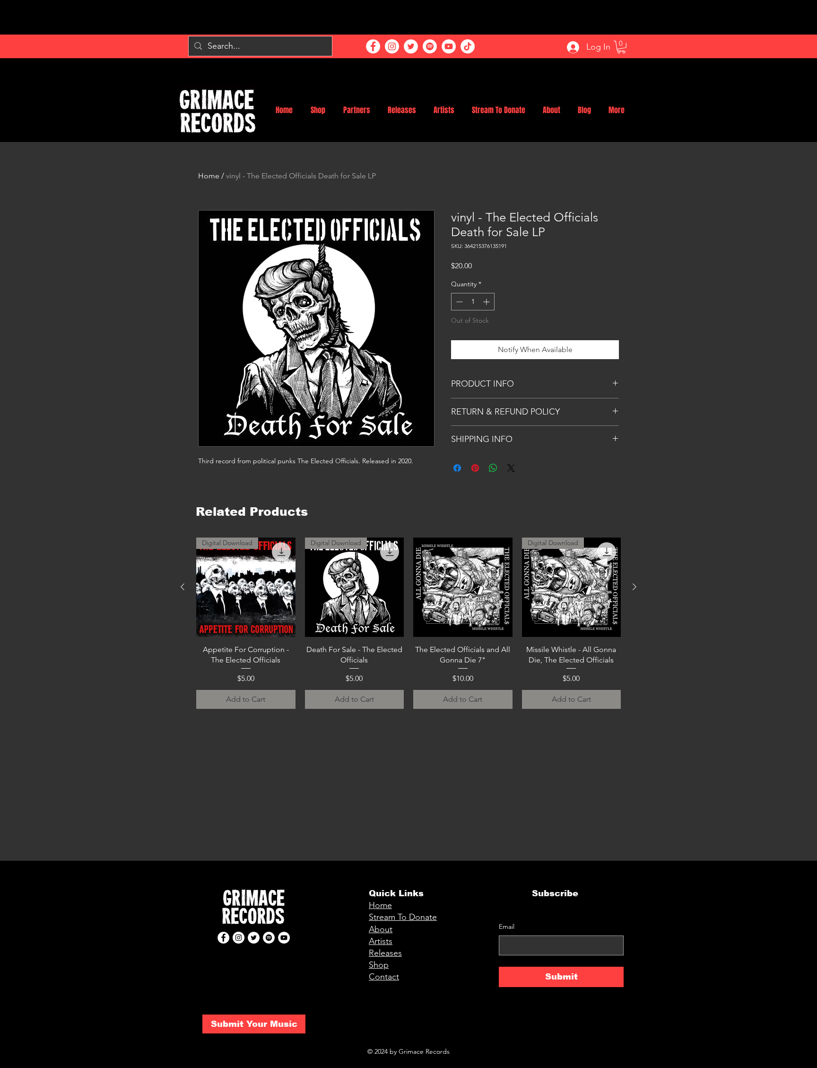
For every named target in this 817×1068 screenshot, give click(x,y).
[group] (408, 623)
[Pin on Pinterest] (475, 468)
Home (208, 175)
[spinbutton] (472, 301)
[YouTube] (449, 46)
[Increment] (487, 301)
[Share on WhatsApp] (493, 468)
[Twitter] (411, 46)
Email (506, 926)
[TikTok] (468, 46)
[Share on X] (511, 468)
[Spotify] (430, 46)
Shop (379, 965)
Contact (384, 976)
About (380, 929)
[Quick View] (463, 587)
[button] (621, 47)
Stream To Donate (403, 917)
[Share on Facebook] (457, 468)
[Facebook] (373, 46)
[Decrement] (458, 301)
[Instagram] (392, 46)
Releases (385, 953)
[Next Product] (634, 586)
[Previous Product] (182, 586)
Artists (380, 941)
